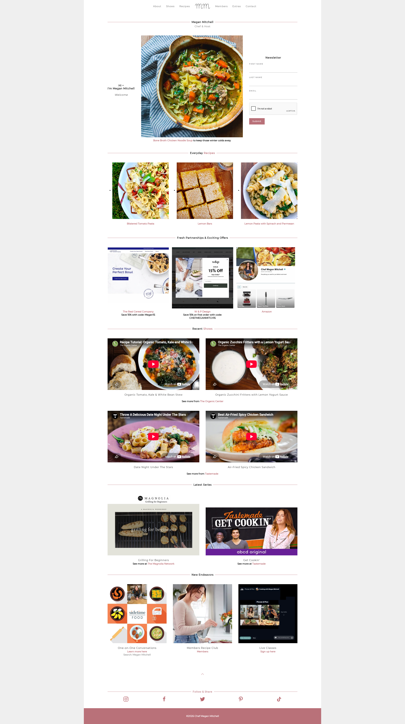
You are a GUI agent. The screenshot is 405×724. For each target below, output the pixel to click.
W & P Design (202, 311)
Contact (251, 6)
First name (256, 64)
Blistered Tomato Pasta (140, 223)
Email (252, 91)
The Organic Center (211, 401)
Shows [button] (170, 6)
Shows (208, 328)
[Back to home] (202, 6)
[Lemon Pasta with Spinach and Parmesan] (269, 190)
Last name (255, 77)
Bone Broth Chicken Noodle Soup (173, 140)
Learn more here (137, 651)
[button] (202, 674)
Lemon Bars (205, 223)
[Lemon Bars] (205, 190)
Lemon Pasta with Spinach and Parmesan (269, 223)
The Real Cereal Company (138, 311)
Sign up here (267, 651)
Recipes (184, 6)
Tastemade (211, 473)
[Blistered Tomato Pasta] (140, 190)
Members (221, 6)
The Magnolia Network (161, 563)
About (157, 6)
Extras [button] (236, 6)
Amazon (267, 311)
